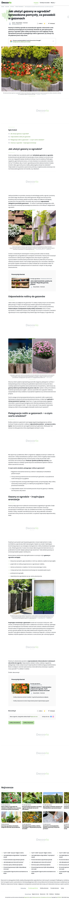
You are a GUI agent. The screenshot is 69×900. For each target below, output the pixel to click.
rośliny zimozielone (14, 722)
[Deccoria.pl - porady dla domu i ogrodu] (6, 3)
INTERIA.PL (59, 897)
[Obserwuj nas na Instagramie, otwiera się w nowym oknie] (53, 716)
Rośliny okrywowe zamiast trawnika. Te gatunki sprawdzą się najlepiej (30, 697)
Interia (2, 6)
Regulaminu (26, 897)
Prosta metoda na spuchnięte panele (14, 859)
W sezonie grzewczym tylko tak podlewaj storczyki (15, 868)
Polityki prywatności (36, 897)
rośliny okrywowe (28, 722)
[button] (36, 2)
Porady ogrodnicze (19, 6)
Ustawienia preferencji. (46, 897)
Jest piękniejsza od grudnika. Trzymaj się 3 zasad (15, 856)
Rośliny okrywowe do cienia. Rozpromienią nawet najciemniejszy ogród (31, 701)
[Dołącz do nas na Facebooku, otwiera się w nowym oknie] (51, 716)
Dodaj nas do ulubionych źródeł (27, 42)
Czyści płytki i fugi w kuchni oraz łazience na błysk (16, 872)
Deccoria (7, 6)
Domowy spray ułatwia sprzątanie (13, 865)
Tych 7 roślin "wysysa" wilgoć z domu (14, 853)
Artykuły (12, 6)
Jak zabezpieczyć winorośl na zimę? (13, 862)
